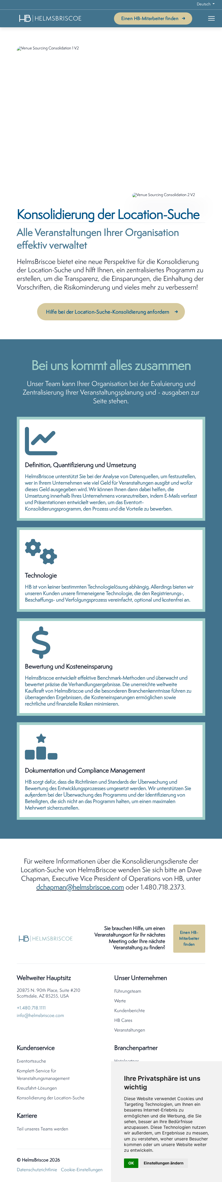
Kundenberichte (129, 1011)
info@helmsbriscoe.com (40, 1015)
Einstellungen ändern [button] (164, 1163)
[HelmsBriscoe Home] (50, 18)
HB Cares (123, 1020)
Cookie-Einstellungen (82, 1170)
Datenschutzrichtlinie (37, 1170)
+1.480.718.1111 (31, 1008)
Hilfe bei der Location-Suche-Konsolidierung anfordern (107, 312)
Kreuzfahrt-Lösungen (37, 1088)
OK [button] (131, 1163)
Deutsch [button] (204, 4)
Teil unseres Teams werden (42, 1129)
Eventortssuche (31, 1061)
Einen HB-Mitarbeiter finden (149, 18)
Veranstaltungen (129, 1030)
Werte (120, 1001)
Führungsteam (127, 991)
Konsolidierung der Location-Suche (50, 1098)
